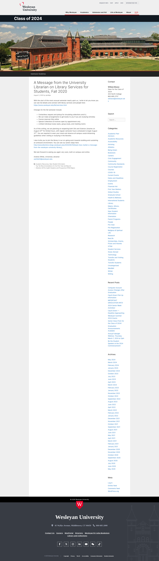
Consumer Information (96, 556)
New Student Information (57, 164)
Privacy (73, 556)
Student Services (114, 249)
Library (110, 203)
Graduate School (114, 195)
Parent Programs (114, 219)
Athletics (111, 147)
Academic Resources (42, 164)
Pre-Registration (114, 228)
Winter (110, 271)
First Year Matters (114, 189)
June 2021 (112, 432)
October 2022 (113, 396)
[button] (136, 13)
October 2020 (113, 455)
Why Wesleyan (71, 12)
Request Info (103, 3)
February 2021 (113, 444)
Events (110, 184)
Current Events (113, 175)
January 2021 (113, 446)
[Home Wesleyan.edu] (79, 505)
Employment (112, 181)
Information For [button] (132, 3)
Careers (111, 156)
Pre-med (111, 225)
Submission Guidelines (38, 74)
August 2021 (112, 430)
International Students (116, 200)
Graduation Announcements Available (114, 328)
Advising (111, 144)
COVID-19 (111, 172)
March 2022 (112, 410)
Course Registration (115, 167)
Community (112, 161)
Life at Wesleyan (116, 12)
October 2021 (113, 424)
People (110, 222)
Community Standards (116, 164)
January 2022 (113, 416)
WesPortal (69, 533)
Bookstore (111, 153)
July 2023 (111, 376)
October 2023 (113, 374)
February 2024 (113, 365)
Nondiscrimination (109, 556)
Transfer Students (114, 263)
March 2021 (112, 441)
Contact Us (49, 533)
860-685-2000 (101, 525)
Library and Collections (77, 536)
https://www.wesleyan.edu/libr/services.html (50, 105)
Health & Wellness (114, 198)
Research (111, 235)
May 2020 (111, 469)
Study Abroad (113, 252)
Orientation (112, 216)
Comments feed (114, 488)
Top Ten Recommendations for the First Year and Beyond (53, 166)
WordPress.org (113, 491)
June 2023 (112, 379)
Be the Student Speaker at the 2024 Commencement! (115, 343)
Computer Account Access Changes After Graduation (116, 290)
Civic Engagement (114, 158)
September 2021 (114, 427)
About (128, 12)
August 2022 (112, 402)
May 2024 (111, 360)
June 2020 (112, 466)
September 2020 (114, 458)
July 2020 (111, 463)
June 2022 (112, 404)
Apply (117, 3)
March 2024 (112, 362)
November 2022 (114, 393)
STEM (110, 246)
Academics (84, 12)
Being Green (112, 150)
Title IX (78, 556)
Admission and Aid (99, 12)
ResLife (110, 238)
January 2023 (113, 390)
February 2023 (113, 388)
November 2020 (114, 452)
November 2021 (114, 421)
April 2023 (112, 382)
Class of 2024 (28, 18)
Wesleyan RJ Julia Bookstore (97, 533)
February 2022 (113, 413)
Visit (111, 3)
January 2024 (113, 368)
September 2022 (114, 399)
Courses (111, 170)
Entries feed (112, 486)
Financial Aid (112, 186)
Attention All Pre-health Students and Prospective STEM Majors (55, 168)
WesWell (111, 268)
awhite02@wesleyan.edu (43, 159)
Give (121, 3)
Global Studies (113, 192)
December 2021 (114, 418)
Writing (110, 274)
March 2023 (112, 385)
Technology (112, 255)
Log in (110, 483)
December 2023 (114, 371)
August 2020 (113, 461)
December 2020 (114, 449)
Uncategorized (113, 265)
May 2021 (111, 435)
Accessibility (112, 142)
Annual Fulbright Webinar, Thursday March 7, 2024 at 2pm (116, 336)
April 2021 (111, 438)
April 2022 (111, 407)
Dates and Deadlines (115, 178)
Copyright (66, 556)
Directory (79, 533)
